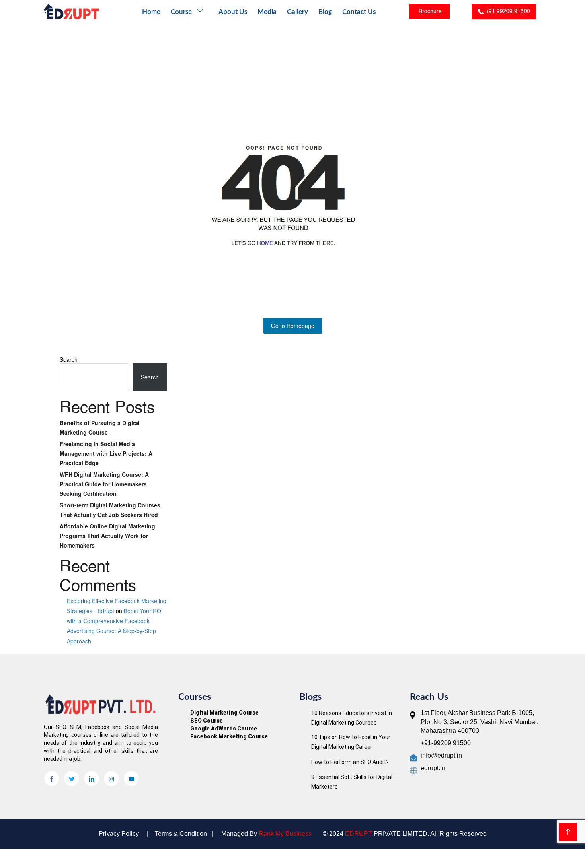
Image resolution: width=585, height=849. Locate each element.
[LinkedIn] (91, 779)
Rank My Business (285, 833)
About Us (232, 11)
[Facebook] (52, 779)
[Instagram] (111, 779)
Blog (325, 11)
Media (267, 11)
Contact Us (359, 11)
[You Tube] (131, 779)
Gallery (297, 11)
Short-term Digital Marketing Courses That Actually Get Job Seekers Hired (110, 510)
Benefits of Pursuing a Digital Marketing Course (100, 427)
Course (181, 11)
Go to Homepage (292, 326)
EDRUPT (358, 833)
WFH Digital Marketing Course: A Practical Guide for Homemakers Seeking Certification (104, 483)
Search (69, 359)
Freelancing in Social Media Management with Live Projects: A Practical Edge (106, 453)
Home (151, 11)
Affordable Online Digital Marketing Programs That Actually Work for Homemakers (107, 535)
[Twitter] (72, 779)
